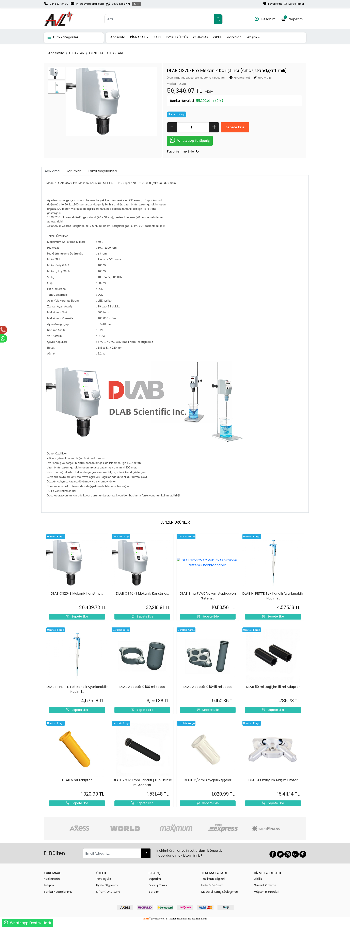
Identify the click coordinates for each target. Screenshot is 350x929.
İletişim (252, 37)
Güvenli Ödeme (265, 885)
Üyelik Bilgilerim (107, 885)
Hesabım (267, 19)
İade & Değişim (212, 885)
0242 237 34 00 (59, 3)
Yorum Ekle (265, 77)
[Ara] (218, 19)
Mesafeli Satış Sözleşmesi (219, 892)
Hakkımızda (52, 879)
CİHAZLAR (200, 37)
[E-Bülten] (146, 853)
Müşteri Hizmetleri (266, 892)
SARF (157, 37)
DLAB (182, 84)
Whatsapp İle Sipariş (193, 140)
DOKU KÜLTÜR (177, 37)
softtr (146, 918)
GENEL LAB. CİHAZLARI (106, 53)
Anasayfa (117, 37)
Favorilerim (274, 3)
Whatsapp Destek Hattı (30, 922)
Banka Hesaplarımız (58, 892)
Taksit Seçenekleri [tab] (102, 171)
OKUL (217, 37)
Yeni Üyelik (103, 879)
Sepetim (294, 18)
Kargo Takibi (295, 3)
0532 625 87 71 (121, 3)
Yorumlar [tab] (73, 171)
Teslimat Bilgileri (213, 879)
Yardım (154, 892)
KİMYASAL (138, 37)
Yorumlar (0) (242, 77)
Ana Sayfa (56, 53)
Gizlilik (258, 879)
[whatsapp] (6, 922)
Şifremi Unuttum (108, 892)
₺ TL (137, 4)
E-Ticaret (171, 918)
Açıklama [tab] (52, 171)
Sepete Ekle (78, 616)
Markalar (233, 37)
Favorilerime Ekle (181, 151)
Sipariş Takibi (158, 885)
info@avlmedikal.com (90, 3)
